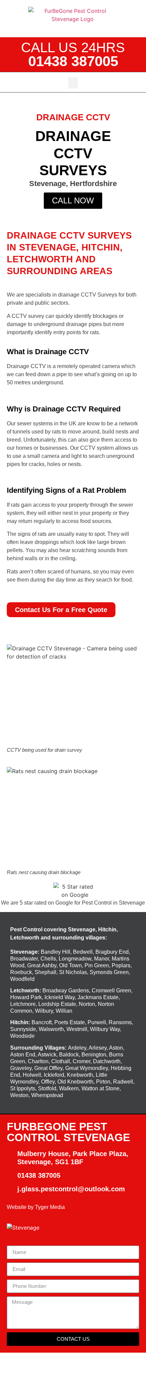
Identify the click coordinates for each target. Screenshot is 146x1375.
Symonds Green (109, 972)
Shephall (45, 972)
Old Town (70, 965)
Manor (101, 959)
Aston (116, 1048)
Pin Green (97, 965)
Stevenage (24, 952)
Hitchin (19, 1022)
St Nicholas (73, 972)
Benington (93, 1054)
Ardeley (77, 1048)
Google (64, 903)
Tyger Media (50, 1207)
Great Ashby (41, 965)
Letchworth (24, 990)
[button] (73, 82)
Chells (48, 959)
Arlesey (98, 1048)
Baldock (69, 1054)
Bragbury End (112, 952)
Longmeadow (75, 959)
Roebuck (21, 972)
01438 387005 (73, 61)
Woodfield (22, 979)
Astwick (47, 1054)
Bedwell (83, 952)
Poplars (121, 965)
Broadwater (24, 959)
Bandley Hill (55, 952)
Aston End (22, 1054)
